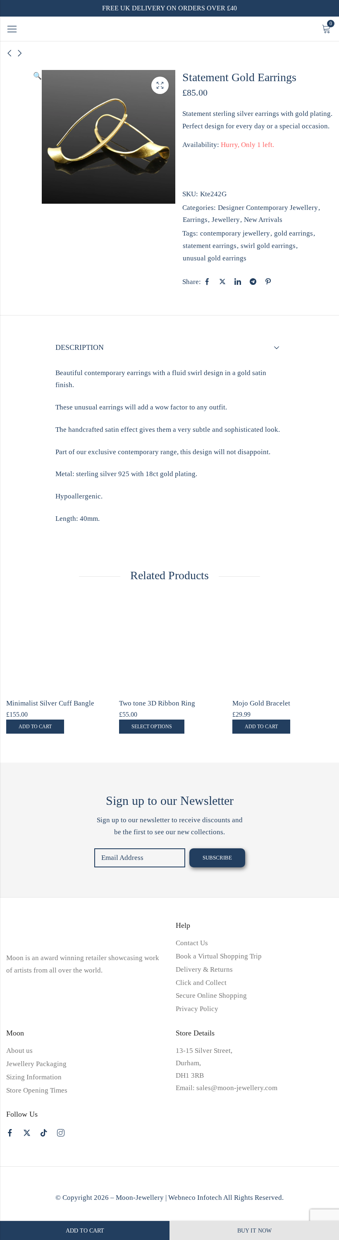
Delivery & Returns (204, 969)
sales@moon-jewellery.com (236, 1088)
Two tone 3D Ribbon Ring (157, 703)
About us (19, 1051)
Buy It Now (254, 1231)
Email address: (139, 857)
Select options (151, 726)
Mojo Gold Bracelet (261, 703)
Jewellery (226, 220)
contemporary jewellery (235, 233)
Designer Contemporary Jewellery (268, 208)
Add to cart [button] (35, 726)
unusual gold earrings (214, 258)
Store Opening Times (36, 1090)
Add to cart (85, 1231)
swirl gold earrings (268, 246)
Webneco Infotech (195, 1197)
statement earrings (209, 246)
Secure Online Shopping (211, 995)
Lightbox (160, 85)
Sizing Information (34, 1077)
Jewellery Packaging (36, 1064)
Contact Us (192, 943)
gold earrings (293, 233)
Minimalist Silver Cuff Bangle (50, 703)
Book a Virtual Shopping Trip (219, 956)
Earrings (195, 220)
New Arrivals (263, 220)
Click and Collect (201, 983)
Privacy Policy (197, 1009)
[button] (37, 137)
